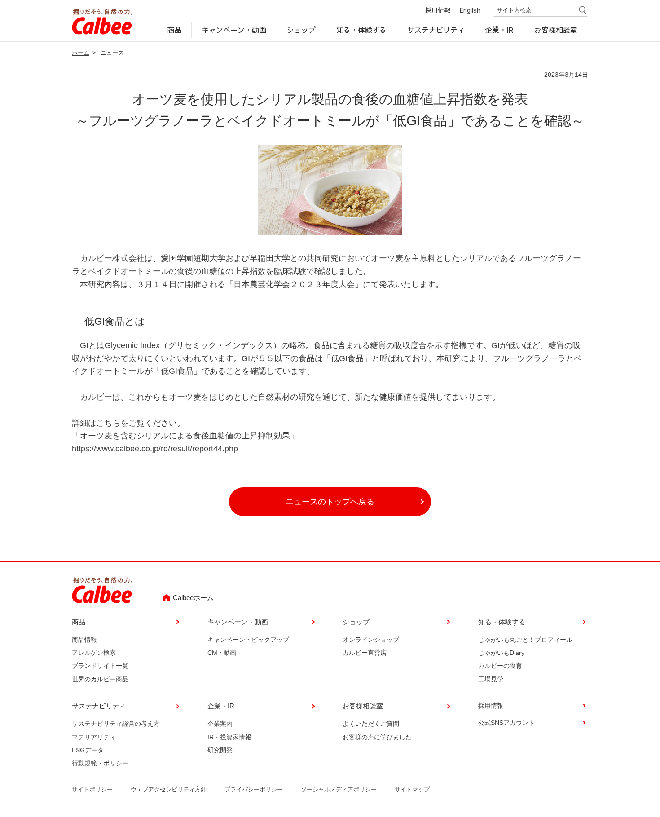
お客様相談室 (556, 30)
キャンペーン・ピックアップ (248, 639)
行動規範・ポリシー (100, 763)
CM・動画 (221, 652)
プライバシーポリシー (253, 789)
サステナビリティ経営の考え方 (116, 723)
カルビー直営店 (365, 652)
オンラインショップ (371, 639)
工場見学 (490, 679)
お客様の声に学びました (377, 737)
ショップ (301, 30)
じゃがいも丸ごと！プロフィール (525, 639)
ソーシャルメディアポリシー (339, 789)
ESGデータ (88, 750)
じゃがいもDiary (501, 652)
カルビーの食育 (500, 665)
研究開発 (220, 750)
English (470, 9)
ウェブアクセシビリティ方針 (169, 789)
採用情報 (437, 9)
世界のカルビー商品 (100, 679)
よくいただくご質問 (371, 723)
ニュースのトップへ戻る (330, 501)
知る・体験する (361, 30)
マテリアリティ (94, 737)
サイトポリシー (92, 789)
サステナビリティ (436, 30)
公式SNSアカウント (506, 722)
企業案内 (220, 723)
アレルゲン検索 (94, 652)
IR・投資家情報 (229, 737)
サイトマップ (412, 789)
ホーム (80, 52)
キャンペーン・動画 (234, 30)
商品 (174, 30)
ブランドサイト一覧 (100, 665)
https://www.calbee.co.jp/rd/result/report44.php (155, 448)
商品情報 (84, 639)
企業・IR (499, 30)
